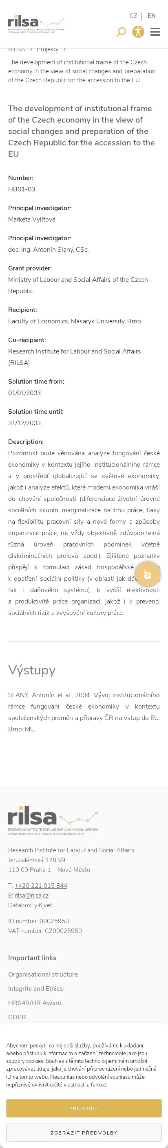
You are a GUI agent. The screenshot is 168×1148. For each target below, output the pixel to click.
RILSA (16, 49)
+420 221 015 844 (41, 886)
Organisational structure (43, 974)
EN (152, 16)
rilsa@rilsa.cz (32, 895)
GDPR (17, 1017)
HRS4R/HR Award (35, 1003)
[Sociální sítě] (147, 574)
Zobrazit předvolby (84, 1133)
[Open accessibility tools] (138, 32)
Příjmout (84, 1108)
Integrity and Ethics (35, 988)
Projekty (48, 49)
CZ (133, 16)
